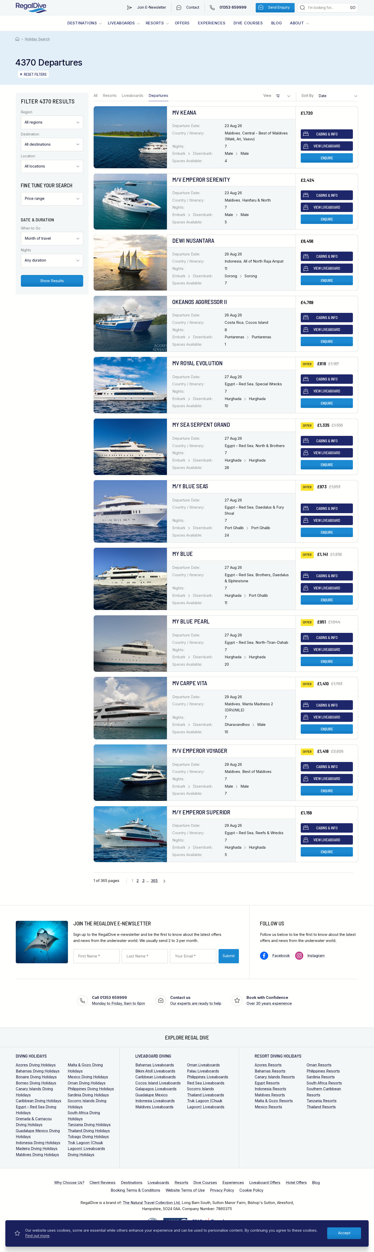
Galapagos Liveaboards (156, 1089)
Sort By (307, 96)
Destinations (82, 23)
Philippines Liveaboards (207, 1077)
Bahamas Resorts (270, 1071)
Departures (158, 95)
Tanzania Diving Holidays (89, 1124)
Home (18, 39)
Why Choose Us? (69, 1182)
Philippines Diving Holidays (91, 1089)
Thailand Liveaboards (205, 1095)
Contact (192, 7)
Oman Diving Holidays (87, 1083)
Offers (182, 23)
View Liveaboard (326, 146)
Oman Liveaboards (203, 1065)
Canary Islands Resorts (275, 1077)
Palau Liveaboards (203, 1071)
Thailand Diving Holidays (89, 1130)
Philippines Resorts (323, 1071)
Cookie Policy (251, 1190)
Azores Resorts (268, 1065)
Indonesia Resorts (270, 1089)
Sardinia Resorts (321, 1077)
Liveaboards (121, 23)
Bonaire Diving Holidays (36, 1077)
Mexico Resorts (268, 1107)
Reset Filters (35, 74)
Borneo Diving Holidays (36, 1083)
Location (28, 156)
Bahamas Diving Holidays (38, 1071)
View (267, 96)
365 (154, 880)
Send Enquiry (279, 7)
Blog (276, 23)
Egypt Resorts (267, 1083)
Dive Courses (248, 23)
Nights (26, 250)
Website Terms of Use (185, 1190)
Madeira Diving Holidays (36, 1148)
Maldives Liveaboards (154, 1107)
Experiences (211, 23)
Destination (30, 134)
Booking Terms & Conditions (135, 1190)
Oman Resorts (319, 1065)
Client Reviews (103, 1182)
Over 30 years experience (269, 1000)
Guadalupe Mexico (151, 1095)
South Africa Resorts (324, 1083)
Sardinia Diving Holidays (88, 1095)
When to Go (30, 228)
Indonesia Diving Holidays (38, 1142)
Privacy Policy (222, 1190)
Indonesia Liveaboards (155, 1100)
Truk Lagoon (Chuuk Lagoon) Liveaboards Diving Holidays (86, 1148)
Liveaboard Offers (264, 1182)
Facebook (281, 955)
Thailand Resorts (321, 1107)
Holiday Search (37, 39)
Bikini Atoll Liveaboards (155, 1071)
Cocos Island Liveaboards (158, 1083)
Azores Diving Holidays (36, 1065)
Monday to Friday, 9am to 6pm (118, 1000)
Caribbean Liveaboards (155, 1077)
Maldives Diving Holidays (37, 1154)
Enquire (327, 158)
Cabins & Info (327, 134)
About (297, 23)
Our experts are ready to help (195, 1000)
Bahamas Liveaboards (154, 1065)
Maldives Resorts (270, 1095)
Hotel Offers (296, 1182)
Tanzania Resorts (322, 1100)
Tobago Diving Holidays (88, 1136)
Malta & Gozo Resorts (274, 1100)
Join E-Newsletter (151, 7)
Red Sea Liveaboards (205, 1083)
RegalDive (31, 8)
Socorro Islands (200, 1089)
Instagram (316, 955)
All (95, 95)
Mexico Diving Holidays (88, 1077)
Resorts (155, 23)
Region (26, 112)
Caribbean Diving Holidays (38, 1100)
